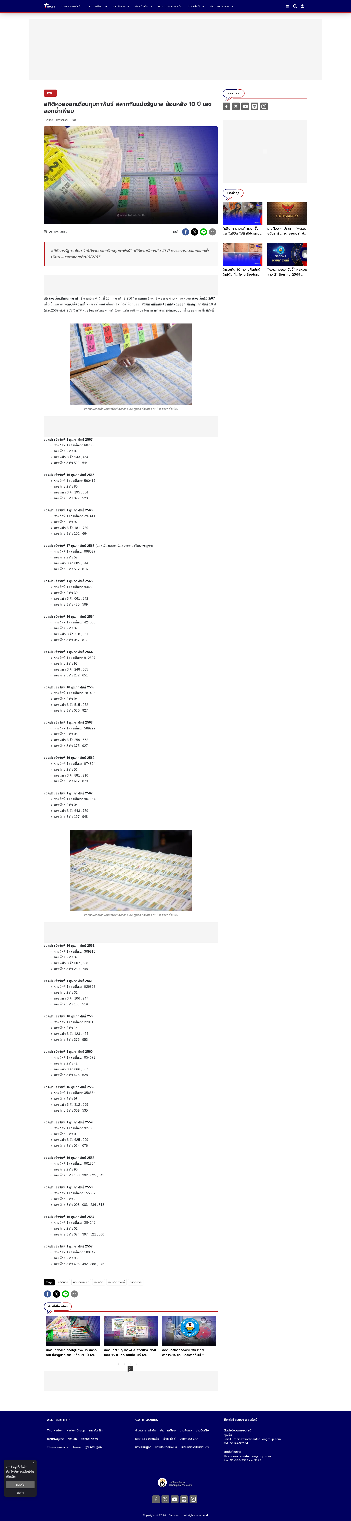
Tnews (77, 1447)
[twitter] (194, 232)
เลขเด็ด (98, 1282)
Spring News (89, 1439)
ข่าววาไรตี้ (62, 120)
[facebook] (185, 232)
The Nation (55, 1430)
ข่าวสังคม (186, 1430)
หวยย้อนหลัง (81, 1282)
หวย (73, 120)
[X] (236, 106)
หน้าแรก (48, 120)
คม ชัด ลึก (96, 1430)
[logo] (49, 6)
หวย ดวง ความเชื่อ (147, 1439)
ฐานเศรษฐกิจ (94, 1447)
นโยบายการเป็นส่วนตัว (195, 1447)
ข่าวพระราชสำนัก (145, 1430)
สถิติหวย (62, 1282)
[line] (203, 232)
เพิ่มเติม (11, 1476)
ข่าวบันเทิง (202, 1430)
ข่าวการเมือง (168, 1430)
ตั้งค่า (20, 1492)
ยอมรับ (20, 1484)
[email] (212, 232)
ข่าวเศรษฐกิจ (143, 1447)
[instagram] (264, 106)
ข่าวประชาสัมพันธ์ (166, 1447)
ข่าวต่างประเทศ (189, 1439)
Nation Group (76, 1430)
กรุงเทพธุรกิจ (55, 1439)
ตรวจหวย (136, 1282)
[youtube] (245, 106)
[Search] (295, 6)
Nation (72, 1439)
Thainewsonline (57, 1447)
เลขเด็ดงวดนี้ (116, 1282)
